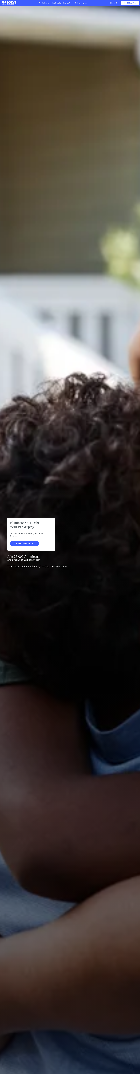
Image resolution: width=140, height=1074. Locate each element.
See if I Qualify (129, 3)
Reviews (77, 3)
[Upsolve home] (9, 2)
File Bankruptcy (44, 3)
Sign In (112, 3)
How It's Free (67, 3)
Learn (85, 3)
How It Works (56, 3)
